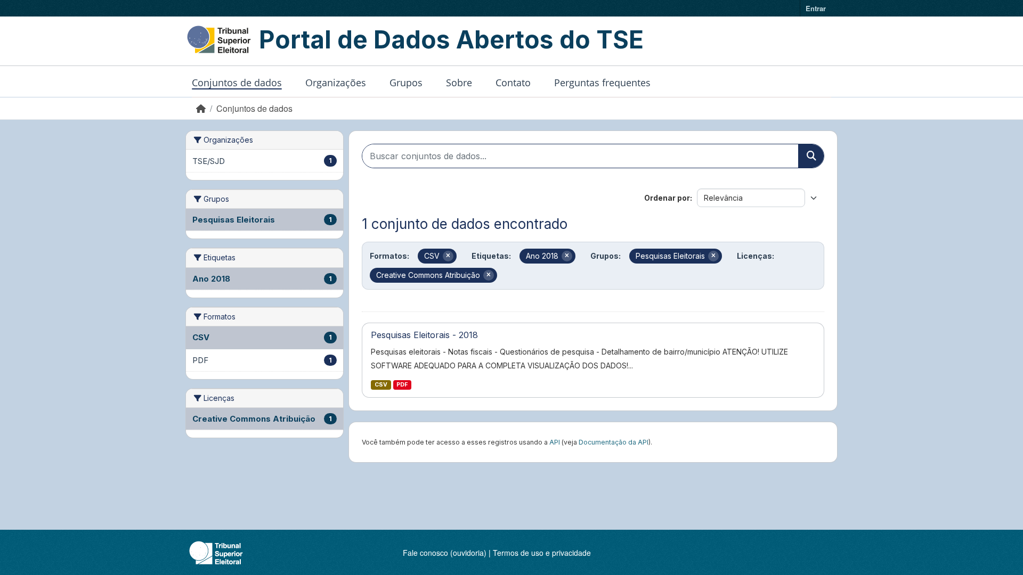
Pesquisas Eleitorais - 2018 (424, 335)
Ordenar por (667, 197)
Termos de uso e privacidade (542, 552)
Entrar (816, 8)
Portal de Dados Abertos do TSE (451, 39)
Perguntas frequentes (602, 82)
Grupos (406, 82)
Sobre (459, 82)
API (554, 442)
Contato (513, 82)
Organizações (335, 82)
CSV (381, 384)
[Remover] (448, 256)
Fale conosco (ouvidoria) (444, 552)
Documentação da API (613, 442)
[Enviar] (811, 156)
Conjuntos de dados (237, 82)
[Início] (201, 108)
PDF (402, 384)
